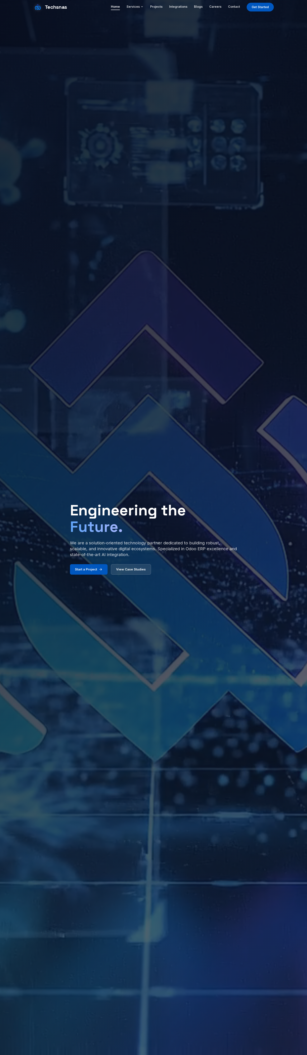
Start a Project (86, 569)
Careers (215, 6)
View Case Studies (131, 569)
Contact (234, 6)
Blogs (198, 6)
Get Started (260, 7)
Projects (156, 6)
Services (133, 6)
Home (115, 6)
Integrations (178, 6)
